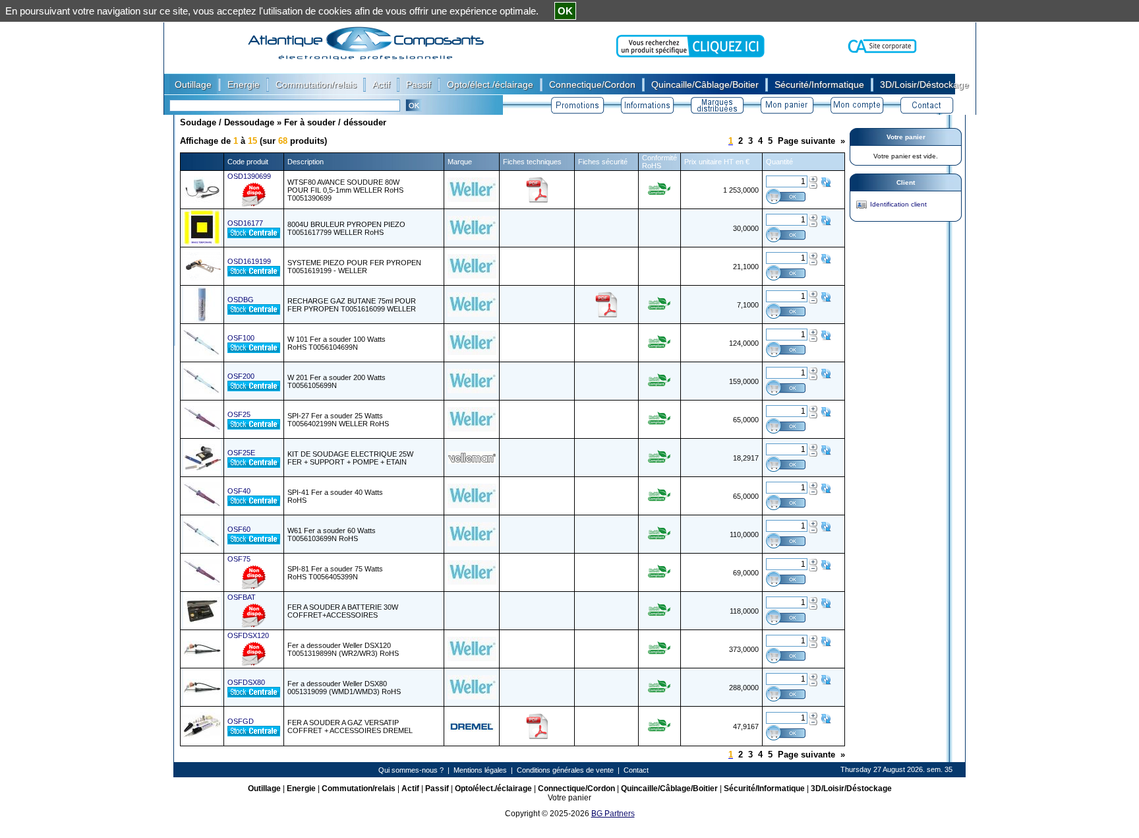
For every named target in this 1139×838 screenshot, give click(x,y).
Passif (437, 788)
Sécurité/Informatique (764, 788)
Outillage (264, 788)
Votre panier (906, 137)
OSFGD (240, 721)
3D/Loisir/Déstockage (851, 788)
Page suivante (806, 141)
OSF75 (238, 559)
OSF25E (241, 453)
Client (905, 182)
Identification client (898, 204)
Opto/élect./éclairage (493, 788)
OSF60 (238, 529)
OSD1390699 (249, 176)
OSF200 (240, 376)
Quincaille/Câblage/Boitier (669, 788)
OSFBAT (241, 597)
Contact (636, 770)
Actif (410, 788)
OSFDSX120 (248, 635)
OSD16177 (245, 223)
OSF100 (240, 338)
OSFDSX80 (246, 682)
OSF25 (238, 414)
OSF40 (238, 491)
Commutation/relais (358, 788)
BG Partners (613, 813)
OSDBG (240, 300)
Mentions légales (480, 770)
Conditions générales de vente (565, 770)
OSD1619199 (249, 261)
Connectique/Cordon (576, 788)
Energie (301, 788)
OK (565, 10)
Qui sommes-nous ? (411, 770)
